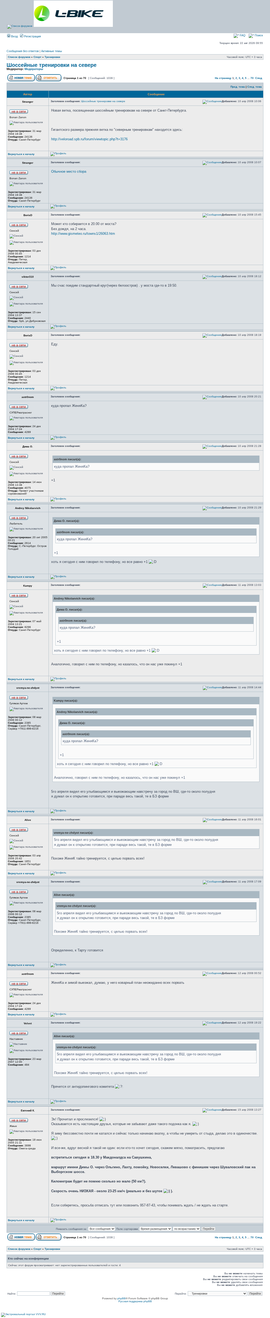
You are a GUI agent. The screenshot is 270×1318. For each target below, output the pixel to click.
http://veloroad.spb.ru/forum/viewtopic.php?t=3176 (89, 139)
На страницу (223, 78)
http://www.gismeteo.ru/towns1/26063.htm (83, 234)
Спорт (37, 57)
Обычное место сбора (68, 171)
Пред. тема (237, 86)
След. (259, 78)
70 (252, 78)
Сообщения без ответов (23, 51)
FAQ (242, 35)
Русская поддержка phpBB (135, 1301)
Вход (14, 36)
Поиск (258, 35)
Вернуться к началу (21, 154)
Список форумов (19, 57)
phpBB (121, 1298)
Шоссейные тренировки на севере (52, 65)
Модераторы (34, 69)
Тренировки (52, 57)
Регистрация (32, 36)
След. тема (254, 86)
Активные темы (51, 51)
